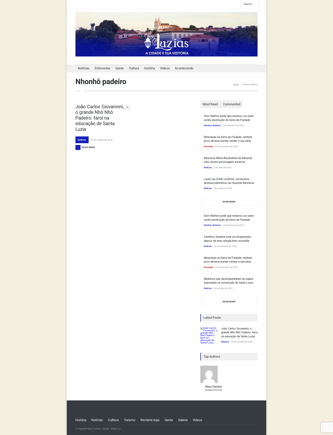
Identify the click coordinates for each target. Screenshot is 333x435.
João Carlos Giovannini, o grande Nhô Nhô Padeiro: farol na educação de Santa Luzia (99, 118)
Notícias (83, 68)
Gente (120, 68)
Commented (231, 104)
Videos (165, 68)
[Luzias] (166, 52)
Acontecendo (184, 68)
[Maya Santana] (213, 374)
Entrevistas (102, 68)
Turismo (129, 420)
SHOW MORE (229, 202)
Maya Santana (213, 386)
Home (236, 84)
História (149, 68)
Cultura (134, 68)
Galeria (182, 420)
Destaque (208, 146)
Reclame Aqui (149, 420)
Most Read (210, 104)
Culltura (113, 420)
